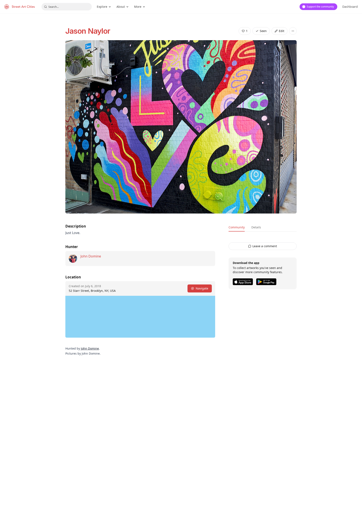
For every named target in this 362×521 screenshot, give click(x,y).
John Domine (90, 256)
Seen (263, 31)
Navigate (202, 288)
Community (237, 227)
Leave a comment (264, 246)
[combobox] (66, 6)
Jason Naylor (87, 31)
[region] (140, 317)
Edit (281, 31)
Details (256, 227)
